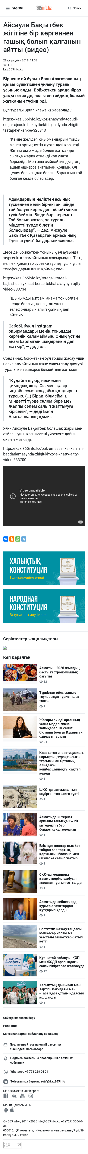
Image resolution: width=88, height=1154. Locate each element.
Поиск (76, 8)
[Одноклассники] (11, 539)
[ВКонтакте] (5, 539)
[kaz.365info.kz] (44, 8)
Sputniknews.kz (38, 110)
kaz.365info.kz (13, 69)
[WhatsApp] (17, 539)
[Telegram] (23, 539)
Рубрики (16, 8)
